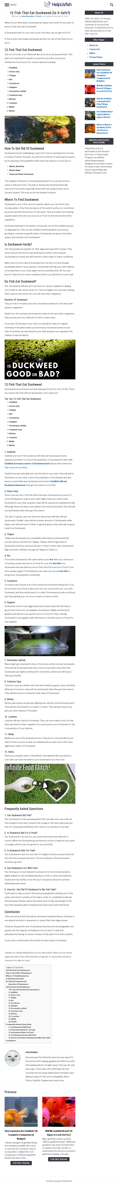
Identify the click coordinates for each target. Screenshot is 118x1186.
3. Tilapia (12, 998)
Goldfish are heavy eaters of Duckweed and (27, 463)
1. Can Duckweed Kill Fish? (20, 1027)
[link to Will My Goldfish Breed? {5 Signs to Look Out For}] (58, 1112)
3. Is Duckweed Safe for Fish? (21, 1032)
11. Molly (12, 1019)
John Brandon (27, 16)
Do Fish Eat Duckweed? (16, 981)
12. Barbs (13, 1022)
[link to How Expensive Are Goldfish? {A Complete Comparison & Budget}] (21, 1112)
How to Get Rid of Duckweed (18, 973)
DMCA (92, 53)
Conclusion (11, 1040)
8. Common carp (16, 1011)
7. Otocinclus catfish (18, 1008)
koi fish (64, 571)
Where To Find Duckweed (17, 976)
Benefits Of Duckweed (18, 984)
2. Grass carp (14, 995)
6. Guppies (13, 1006)
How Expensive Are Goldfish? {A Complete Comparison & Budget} (21, 1135)
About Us (93, 45)
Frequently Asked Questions (18, 1024)
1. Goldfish (13, 992)
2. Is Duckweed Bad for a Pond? (22, 1030)
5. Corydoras (14, 1003)
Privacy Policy (95, 57)
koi (51, 559)
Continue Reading (21, 1163)
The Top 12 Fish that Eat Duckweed (24, 990)
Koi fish (57, 563)
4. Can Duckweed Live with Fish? (22, 1035)
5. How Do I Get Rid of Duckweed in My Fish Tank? (29, 1038)
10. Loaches (14, 1016)
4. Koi (11, 1000)
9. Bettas (13, 1014)
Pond (38, 16)
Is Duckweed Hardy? (15, 979)
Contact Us (94, 49)
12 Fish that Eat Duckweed (18, 970)
